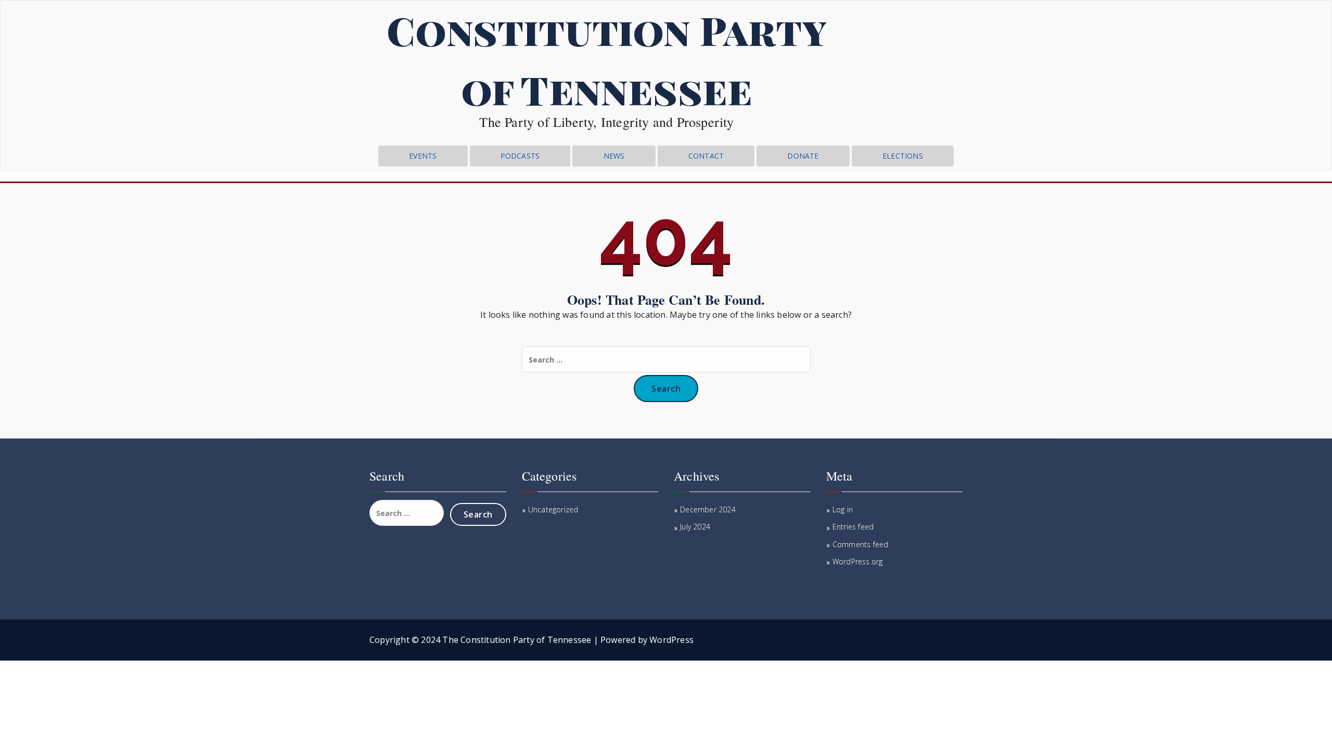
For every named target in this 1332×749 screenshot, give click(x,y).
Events (423, 156)
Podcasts (520, 156)
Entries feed (853, 527)
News (614, 156)
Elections (902, 156)
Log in (842, 509)
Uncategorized (553, 509)
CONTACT (706, 156)
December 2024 (708, 509)
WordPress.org (857, 561)
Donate (802, 156)
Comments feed (860, 544)
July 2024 (695, 527)
